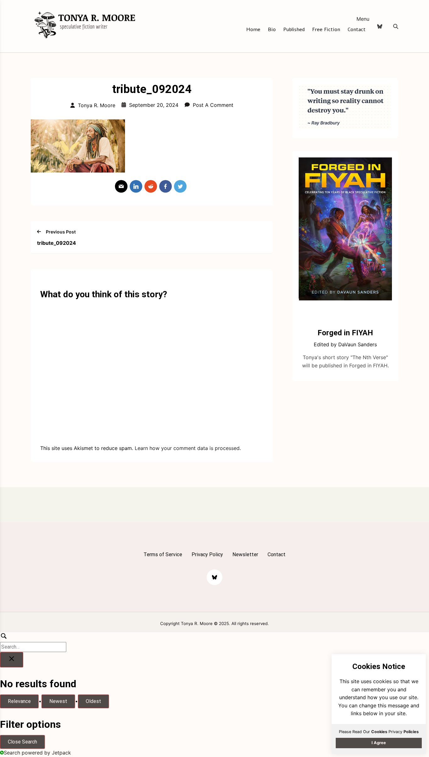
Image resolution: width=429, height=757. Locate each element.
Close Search (22, 742)
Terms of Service (163, 554)
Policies (411, 731)
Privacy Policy (207, 554)
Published (294, 29)
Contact (357, 29)
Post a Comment (213, 105)
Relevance (19, 701)
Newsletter (245, 554)
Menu (362, 19)
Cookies (379, 731)
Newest (58, 701)
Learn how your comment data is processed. (188, 448)
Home (253, 29)
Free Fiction (326, 29)
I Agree (379, 742)
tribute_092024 (56, 243)
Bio (272, 29)
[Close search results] (11, 660)
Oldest (93, 701)
